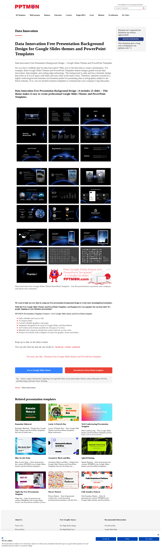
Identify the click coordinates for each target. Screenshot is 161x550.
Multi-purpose (35, 15)
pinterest (76, 347)
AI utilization (113, 15)
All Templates (20, 15)
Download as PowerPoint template (88, 370)
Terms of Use (19, 526)
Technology (44, 381)
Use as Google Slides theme (39, 370)
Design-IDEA (80, 15)
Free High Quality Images (68, 526)
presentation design (21, 381)
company (28, 379)
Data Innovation (36, 379)
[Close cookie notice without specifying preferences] (158, 535)
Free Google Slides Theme (57, 379)
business (23, 379)
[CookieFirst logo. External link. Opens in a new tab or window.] (3, 538)
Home (17, 387)
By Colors (125, 15)
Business (47, 15)
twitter (68, 347)
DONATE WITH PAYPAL (131, 39)
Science (38, 381)
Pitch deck (104, 379)
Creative (69, 15)
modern (89, 379)
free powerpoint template (73, 379)
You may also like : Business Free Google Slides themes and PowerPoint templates (63, 356)
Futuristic (83, 379)
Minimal (101, 15)
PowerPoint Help (110, 526)
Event (92, 15)
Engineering (45, 379)
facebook (59, 347)
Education (58, 15)
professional (31, 381)
